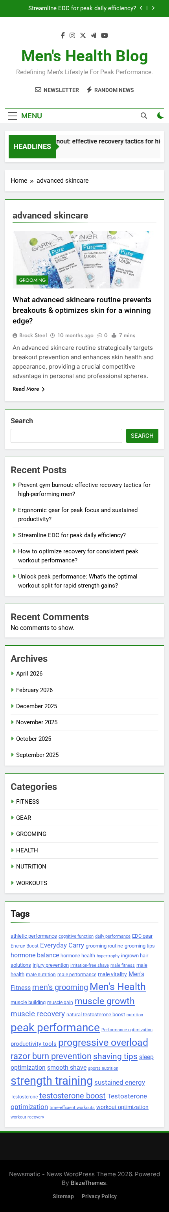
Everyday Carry (62, 945)
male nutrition (41, 974)
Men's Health (118, 986)
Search (22, 421)
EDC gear (142, 936)
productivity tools (34, 1044)
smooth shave (66, 1067)
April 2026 (29, 673)
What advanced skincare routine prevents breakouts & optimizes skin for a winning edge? (82, 310)
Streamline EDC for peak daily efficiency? (82, 9)
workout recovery (27, 1117)
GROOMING (32, 280)
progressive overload (103, 1042)
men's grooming (60, 987)
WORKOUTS (31, 883)
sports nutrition (103, 1068)
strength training (52, 1080)
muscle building (28, 1002)
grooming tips (140, 946)
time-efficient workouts (72, 1107)
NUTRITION (31, 866)
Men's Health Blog (84, 56)
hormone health (78, 956)
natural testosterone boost (95, 1014)
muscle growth (105, 1000)
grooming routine (104, 946)
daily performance (112, 936)
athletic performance (34, 936)
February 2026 (34, 690)
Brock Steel (33, 335)
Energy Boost (25, 946)
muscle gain (60, 1002)
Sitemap (63, 1196)
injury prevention (51, 965)
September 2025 (37, 754)
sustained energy (119, 1082)
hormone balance (35, 955)
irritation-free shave (89, 965)
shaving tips (115, 1056)
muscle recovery (38, 1013)
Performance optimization (126, 1029)
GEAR (23, 817)
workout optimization (122, 1107)
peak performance (55, 1027)
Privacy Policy (99, 1196)
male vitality (112, 974)
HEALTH (27, 850)
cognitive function (76, 936)
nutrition (135, 1014)
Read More (26, 389)
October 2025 (33, 738)
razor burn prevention (51, 1056)
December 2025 (36, 706)
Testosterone (24, 1097)
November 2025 (36, 722)
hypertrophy (108, 956)
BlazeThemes (88, 1182)
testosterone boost (72, 1095)
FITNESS (27, 801)
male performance (76, 974)
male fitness (122, 965)
